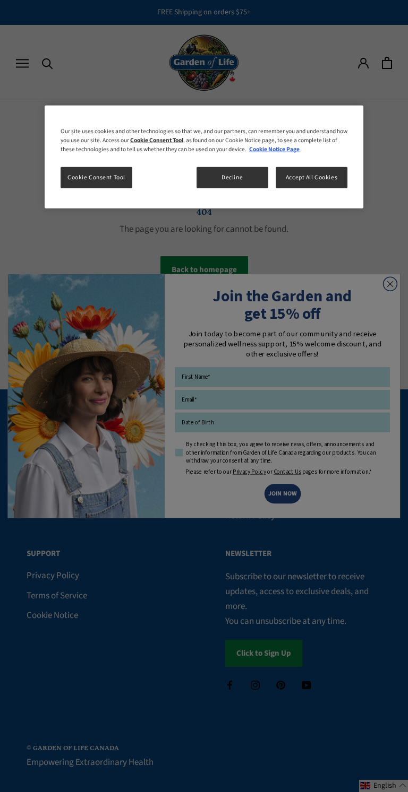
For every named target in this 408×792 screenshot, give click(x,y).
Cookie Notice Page (274, 149)
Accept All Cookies (311, 177)
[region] (204, 157)
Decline (232, 177)
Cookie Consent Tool (96, 177)
